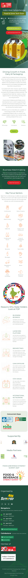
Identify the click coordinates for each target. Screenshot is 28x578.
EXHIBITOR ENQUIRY (14, 28)
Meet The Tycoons (14, 182)
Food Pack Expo (20, 573)
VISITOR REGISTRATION (14, 32)
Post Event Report (8, 537)
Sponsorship (6, 540)
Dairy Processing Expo (9, 573)
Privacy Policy (14, 575)
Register (14, 131)
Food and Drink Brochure (10, 529)
